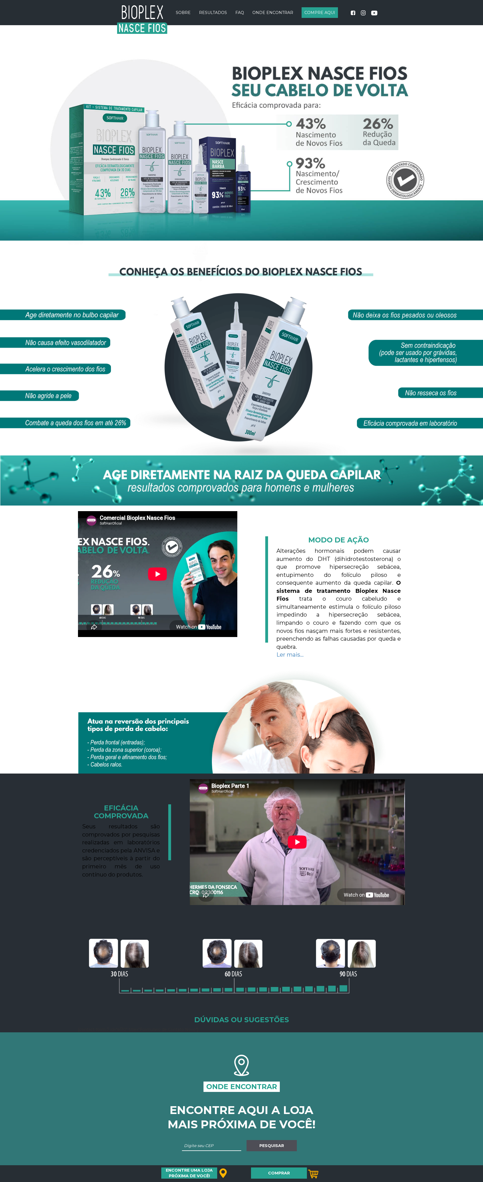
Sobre (183, 12)
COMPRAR (279, 1173)
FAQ (239, 12)
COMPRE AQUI (319, 12)
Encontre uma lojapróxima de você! (189, 1173)
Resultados (213, 12)
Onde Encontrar (272, 12)
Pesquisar (271, 1145)
